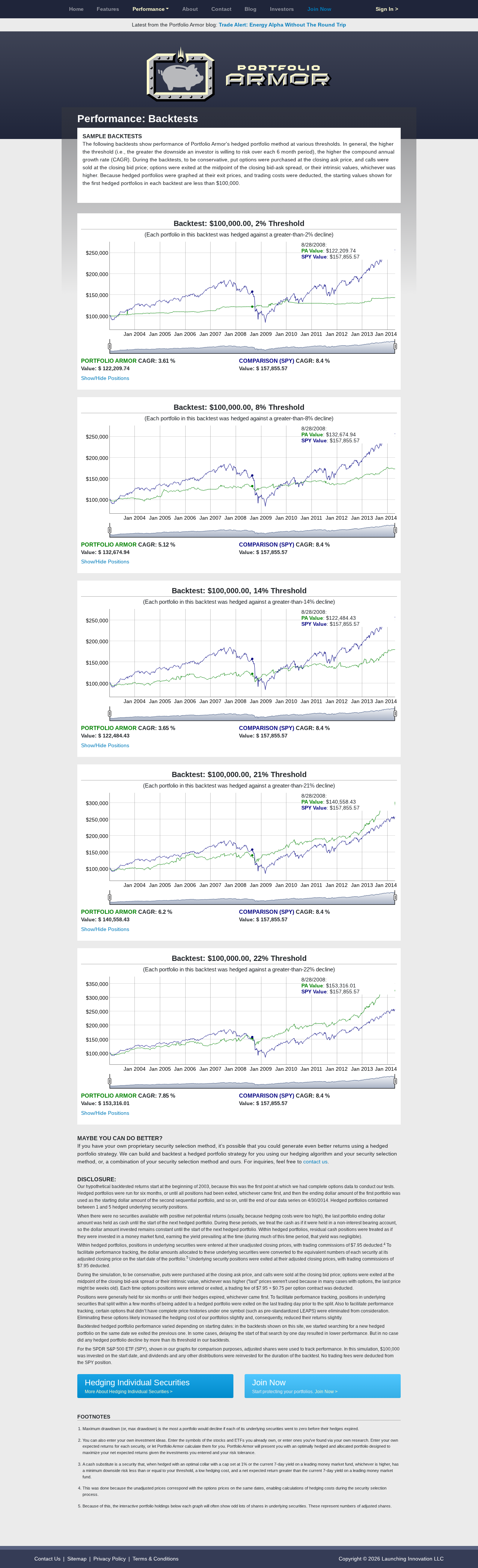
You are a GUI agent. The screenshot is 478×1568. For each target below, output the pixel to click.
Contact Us (47, 1559)
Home (76, 9)
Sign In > (387, 9)
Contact (221, 9)
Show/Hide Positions (105, 378)
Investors (282, 9)
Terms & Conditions (156, 1559)
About (190, 9)
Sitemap (77, 1559)
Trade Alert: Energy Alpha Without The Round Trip (282, 25)
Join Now (319, 9)
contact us (315, 1162)
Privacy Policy (109, 1559)
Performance (149, 9)
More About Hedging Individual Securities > (129, 1391)
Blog (251, 9)
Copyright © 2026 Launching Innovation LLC (391, 1559)
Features (108, 9)
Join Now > (326, 1391)
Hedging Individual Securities (137, 1382)
